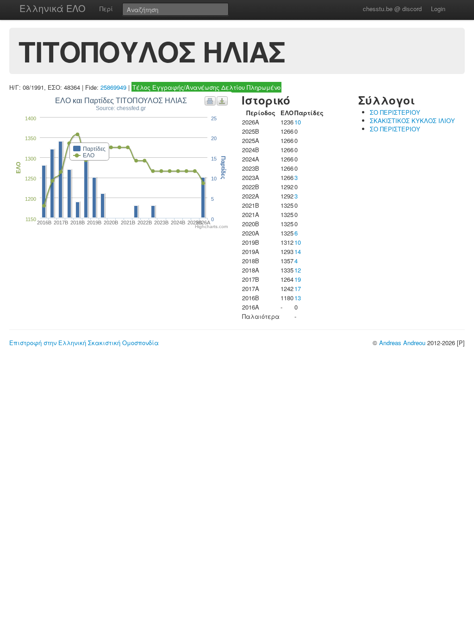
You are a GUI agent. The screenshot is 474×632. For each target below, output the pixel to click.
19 (297, 279)
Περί (106, 8)
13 (297, 297)
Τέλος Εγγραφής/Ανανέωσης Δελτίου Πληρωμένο (206, 87)
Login (438, 8)
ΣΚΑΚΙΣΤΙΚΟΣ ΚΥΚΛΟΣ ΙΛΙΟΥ (412, 120)
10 (297, 122)
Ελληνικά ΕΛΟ (52, 8)
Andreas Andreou (402, 342)
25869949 (113, 87)
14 (297, 251)
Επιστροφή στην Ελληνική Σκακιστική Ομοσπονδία (84, 342)
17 (297, 288)
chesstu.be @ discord (392, 8)
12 (297, 270)
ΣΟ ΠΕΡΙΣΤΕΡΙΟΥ (395, 112)
